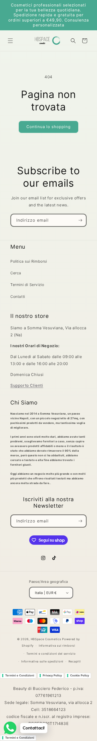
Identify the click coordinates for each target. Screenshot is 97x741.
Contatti (17, 296)
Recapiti (75, 661)
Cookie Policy (79, 675)
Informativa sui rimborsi (57, 645)
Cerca (15, 273)
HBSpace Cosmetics (46, 639)
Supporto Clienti (26, 385)
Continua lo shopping (48, 126)
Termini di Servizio (27, 284)
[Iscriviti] (80, 220)
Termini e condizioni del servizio (51, 653)
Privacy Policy (52, 675)
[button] (10, 40)
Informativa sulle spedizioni (42, 661)
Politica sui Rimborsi (28, 261)
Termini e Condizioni (19, 675)
